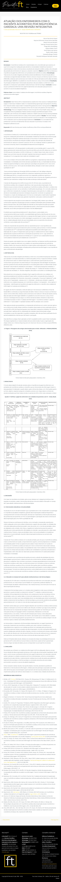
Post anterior (5, 819)
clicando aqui (5, 852)
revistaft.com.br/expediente (49, 864)
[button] (55, 6)
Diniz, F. (6, 734)
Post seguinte (55, 819)
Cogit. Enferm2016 (35, 794)
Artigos (40, 4)
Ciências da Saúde (10, 29)
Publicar (46, 4)
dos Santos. (16, 792)
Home (27, 4)
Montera (13, 679)
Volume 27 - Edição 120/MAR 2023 (24, 29)
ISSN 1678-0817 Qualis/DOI (10, 8)
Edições (34, 4)
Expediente (34, 7)
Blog (27, 7)
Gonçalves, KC (14, 734)
